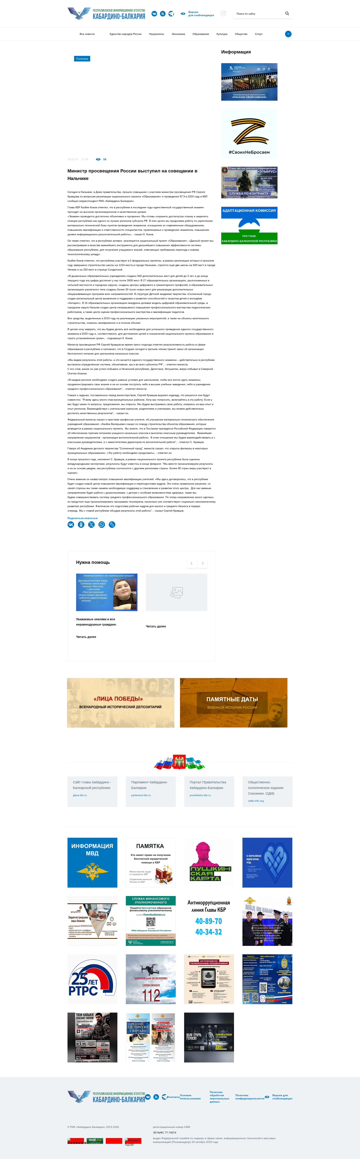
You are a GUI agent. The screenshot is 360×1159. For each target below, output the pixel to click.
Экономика (178, 33)
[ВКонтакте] (71, 527)
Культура (222, 33)
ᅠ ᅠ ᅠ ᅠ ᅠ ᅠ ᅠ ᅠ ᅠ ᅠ (206, 1097)
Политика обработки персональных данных (219, 1097)
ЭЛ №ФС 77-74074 (164, 1132)
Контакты (173, 1096)
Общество (241, 33)
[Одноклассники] (81, 527)
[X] (92, 527)
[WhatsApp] (102, 527)
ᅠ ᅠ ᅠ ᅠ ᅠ (202, 1097)
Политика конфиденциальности (250, 1097)
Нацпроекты (156, 33)
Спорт (258, 33)
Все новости (87, 33)
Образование (201, 33)
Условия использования (190, 1097)
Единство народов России (126, 33)
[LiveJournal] (112, 527)
